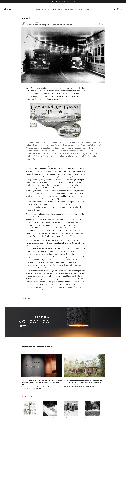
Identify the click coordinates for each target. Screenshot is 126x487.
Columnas (24, 400)
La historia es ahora (70, 418)
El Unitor (24, 418)
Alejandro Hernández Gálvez (36, 25)
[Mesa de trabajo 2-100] (63, 336)
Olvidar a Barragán (49, 418)
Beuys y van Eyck (90, 418)
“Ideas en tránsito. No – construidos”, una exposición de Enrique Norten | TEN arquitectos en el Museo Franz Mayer (41, 382)
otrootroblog (55, 25)
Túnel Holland (36, 298)
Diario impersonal (28, 298)
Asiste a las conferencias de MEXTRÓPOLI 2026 (63, 1)
